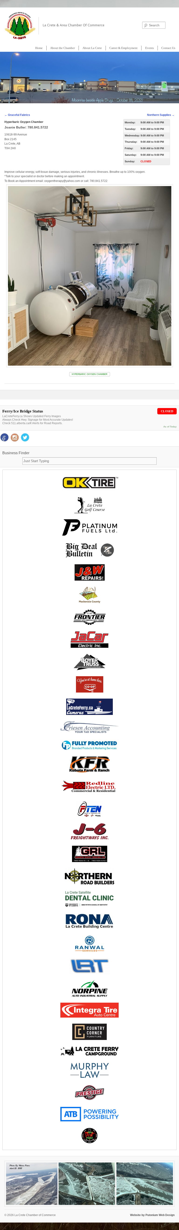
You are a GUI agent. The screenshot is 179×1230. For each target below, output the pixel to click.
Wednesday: (132, 135)
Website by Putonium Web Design (152, 1215)
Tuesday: (130, 129)
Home (39, 48)
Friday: (129, 148)
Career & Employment (123, 48)
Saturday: (131, 154)
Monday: (130, 122)
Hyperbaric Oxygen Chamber (89, 374)
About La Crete (92, 48)
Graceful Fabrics (17, 115)
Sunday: (130, 161)
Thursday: (131, 141)
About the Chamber (62, 48)
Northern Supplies (161, 115)
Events (149, 48)
